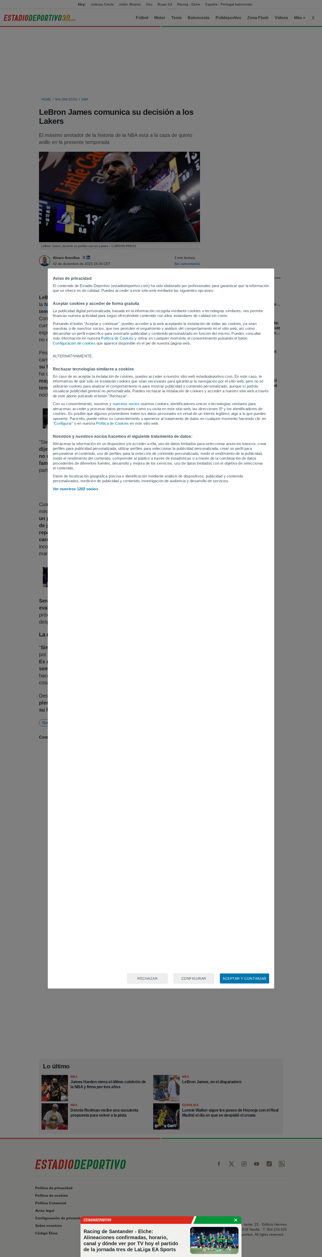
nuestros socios (126, 404)
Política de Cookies (117, 338)
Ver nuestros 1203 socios (75, 489)
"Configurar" (63, 423)
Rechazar (147, 978)
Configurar (193, 978)
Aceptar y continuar (244, 978)
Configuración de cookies (74, 343)
